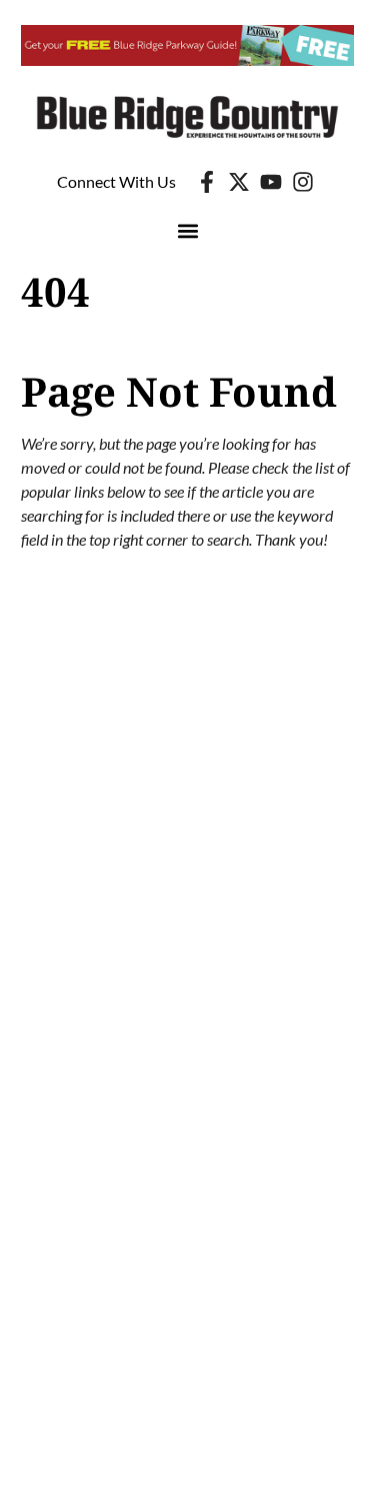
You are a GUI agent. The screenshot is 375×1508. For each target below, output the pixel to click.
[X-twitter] (239, 182)
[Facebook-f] (207, 182)
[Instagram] (303, 182)
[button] (187, 231)
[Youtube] (271, 182)
